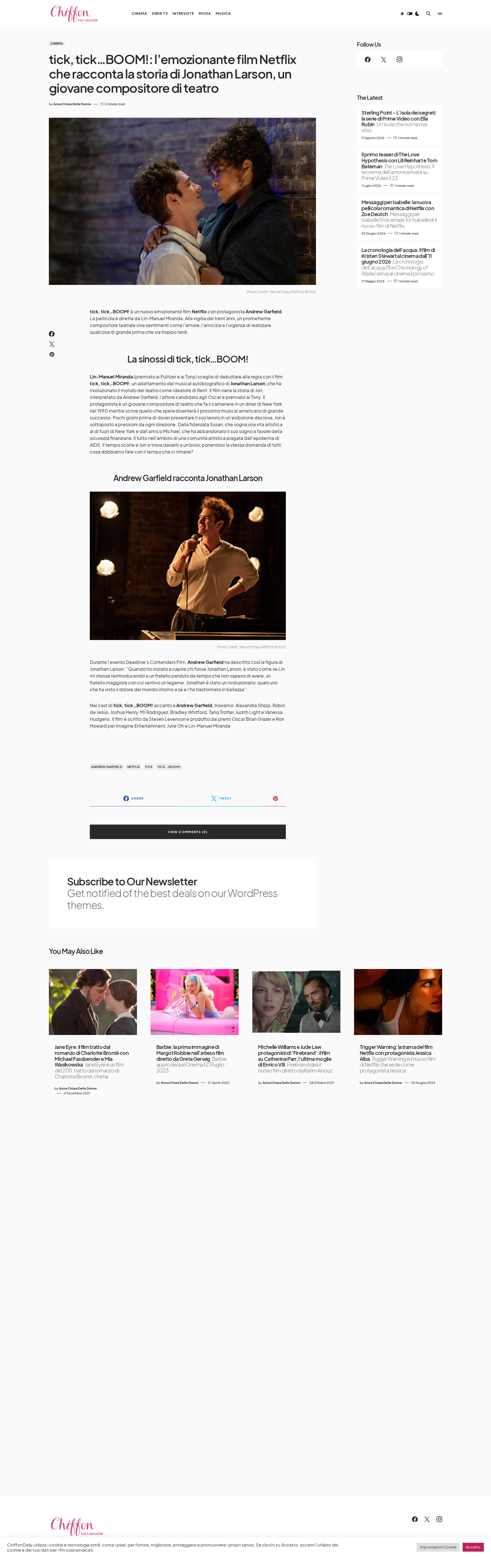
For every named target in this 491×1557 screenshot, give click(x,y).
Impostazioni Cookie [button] (438, 1547)
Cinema (57, 43)
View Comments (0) (187, 832)
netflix (133, 767)
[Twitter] (384, 59)
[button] (410, 14)
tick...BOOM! (169, 767)
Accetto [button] (473, 1547)
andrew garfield (106, 767)
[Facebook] (368, 59)
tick (148, 767)
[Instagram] (399, 59)
